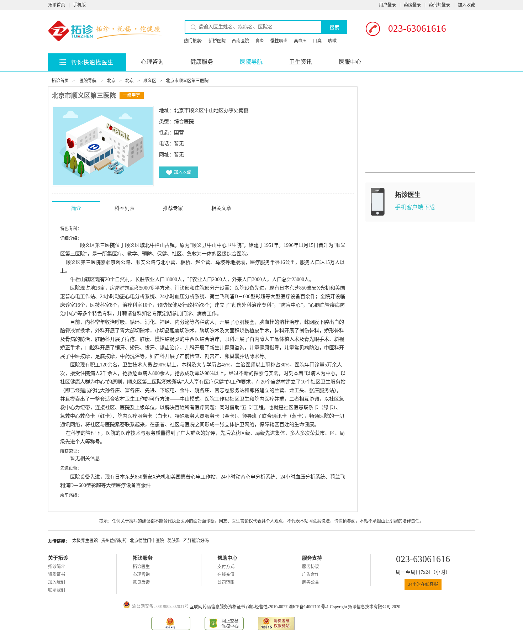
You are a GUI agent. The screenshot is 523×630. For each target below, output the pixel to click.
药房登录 (412, 4)
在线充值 (225, 574)
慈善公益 (310, 582)
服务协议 (310, 566)
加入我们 (56, 582)
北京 (111, 80)
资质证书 (56, 574)
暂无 (179, 154)
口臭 (317, 40)
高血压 (300, 40)
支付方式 (225, 566)
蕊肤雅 (173, 540)
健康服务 (201, 62)
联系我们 (56, 590)
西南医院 (240, 40)
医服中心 (350, 62)
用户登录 (387, 4)
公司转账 (225, 582)
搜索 (334, 27)
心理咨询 (152, 62)
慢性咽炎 (278, 40)
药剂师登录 (439, 4)
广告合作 (310, 574)
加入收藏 (466, 4)
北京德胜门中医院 (147, 540)
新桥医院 (217, 40)
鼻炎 (259, 40)
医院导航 (251, 62)
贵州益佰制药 (114, 540)
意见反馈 (141, 582)
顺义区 (149, 80)
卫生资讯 (300, 62)
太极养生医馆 (85, 540)
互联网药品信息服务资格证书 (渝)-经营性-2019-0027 (239, 606)
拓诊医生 (141, 566)
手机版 (79, 4)
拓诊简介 (56, 566)
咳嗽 (332, 40)
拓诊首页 (56, 4)
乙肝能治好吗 (196, 540)
